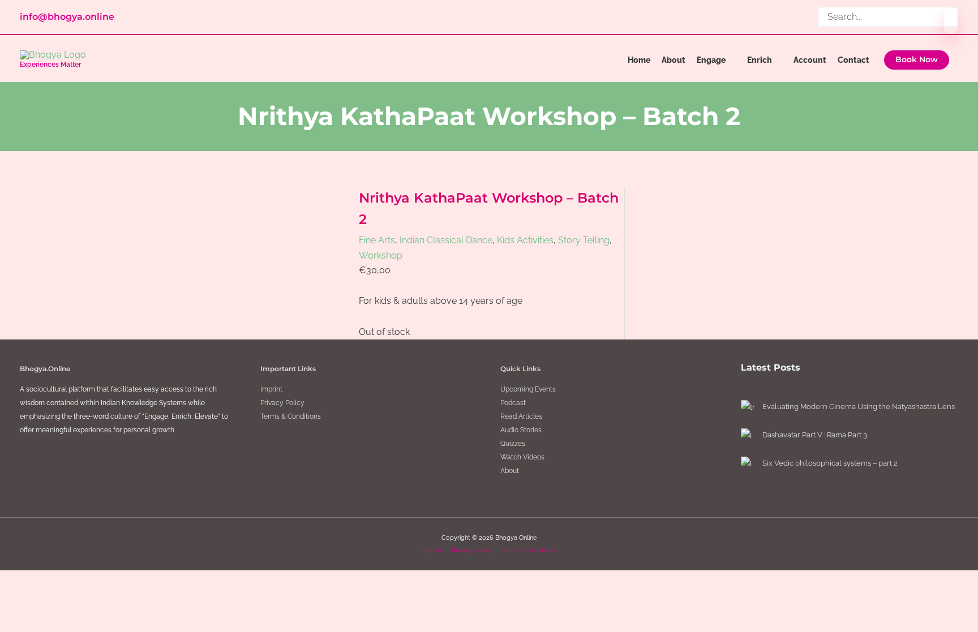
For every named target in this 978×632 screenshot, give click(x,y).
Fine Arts (377, 240)
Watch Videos (522, 457)
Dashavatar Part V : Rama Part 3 (814, 435)
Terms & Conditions (290, 416)
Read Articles (521, 416)
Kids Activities (525, 240)
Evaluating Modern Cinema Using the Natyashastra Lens (858, 406)
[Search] (951, 21)
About (509, 471)
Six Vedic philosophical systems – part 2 (830, 463)
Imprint (271, 389)
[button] (916, 60)
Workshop (380, 255)
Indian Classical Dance (446, 240)
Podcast (513, 403)
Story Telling (584, 240)
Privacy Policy (282, 403)
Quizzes (512, 444)
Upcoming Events (528, 389)
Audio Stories (521, 430)
